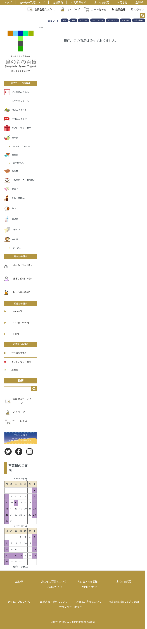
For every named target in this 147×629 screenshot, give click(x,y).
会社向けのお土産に (23, 265)
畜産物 (15, 171)
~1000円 (17, 311)
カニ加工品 (18, 163)
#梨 (73, 20)
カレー (15, 208)
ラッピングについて (19, 601)
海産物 (15, 154)
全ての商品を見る (20, 91)
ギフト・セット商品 (21, 127)
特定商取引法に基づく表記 (124, 601)
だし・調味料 (18, 198)
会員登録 (120, 9)
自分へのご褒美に (21, 292)
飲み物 (15, 218)
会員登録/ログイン (45, 9)
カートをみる (98, 9)
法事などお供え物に (23, 278)
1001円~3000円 (21, 322)
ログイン (139, 9)
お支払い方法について (88, 601)
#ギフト (125, 20)
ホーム (42, 27)
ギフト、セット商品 (21, 361)
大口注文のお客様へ (88, 581)
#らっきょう (98, 20)
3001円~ (17, 333)
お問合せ (122, 2)
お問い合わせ (89, 587)
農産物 (15, 137)
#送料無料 (139, 20)
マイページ (73, 9)
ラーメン (17, 247)
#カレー (84, 20)
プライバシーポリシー (71, 607)
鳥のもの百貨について (32, 2)
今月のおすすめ (19, 118)
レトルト (16, 229)
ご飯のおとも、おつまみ (23, 180)
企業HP (139, 2)
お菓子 (15, 188)
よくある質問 (101, 2)
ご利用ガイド (78, 2)
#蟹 (64, 20)
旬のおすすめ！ (19, 109)
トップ (8, 2)
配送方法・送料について (54, 601)
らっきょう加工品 (21, 146)
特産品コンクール (20, 100)
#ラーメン (112, 20)
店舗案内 (58, 2)
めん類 (15, 239)
